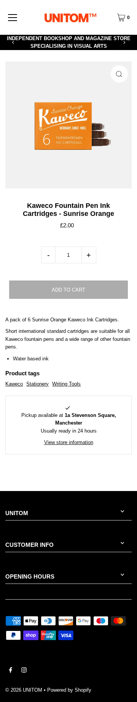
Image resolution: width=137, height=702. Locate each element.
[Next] (124, 42)
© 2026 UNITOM (23, 690)
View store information (68, 442)
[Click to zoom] (119, 74)
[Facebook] (10, 671)
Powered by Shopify (69, 690)
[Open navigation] (12, 17)
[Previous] (13, 42)
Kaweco (14, 384)
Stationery (37, 384)
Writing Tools (66, 384)
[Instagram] (24, 671)
